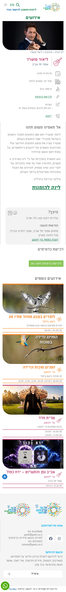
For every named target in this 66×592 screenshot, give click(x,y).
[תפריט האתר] (6, 5)
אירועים (48, 52)
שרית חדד (47, 418)
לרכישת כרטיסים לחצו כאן (46, 263)
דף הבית (59, 52)
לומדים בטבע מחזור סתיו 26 (32, 317)
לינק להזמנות (46, 187)
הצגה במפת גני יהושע (45, 239)
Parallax (13, 589)
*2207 (49, 116)
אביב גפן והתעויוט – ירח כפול (31, 472)
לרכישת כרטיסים (43, 97)
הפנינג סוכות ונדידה (39, 367)
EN (12, 5)
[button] (18, 5)
